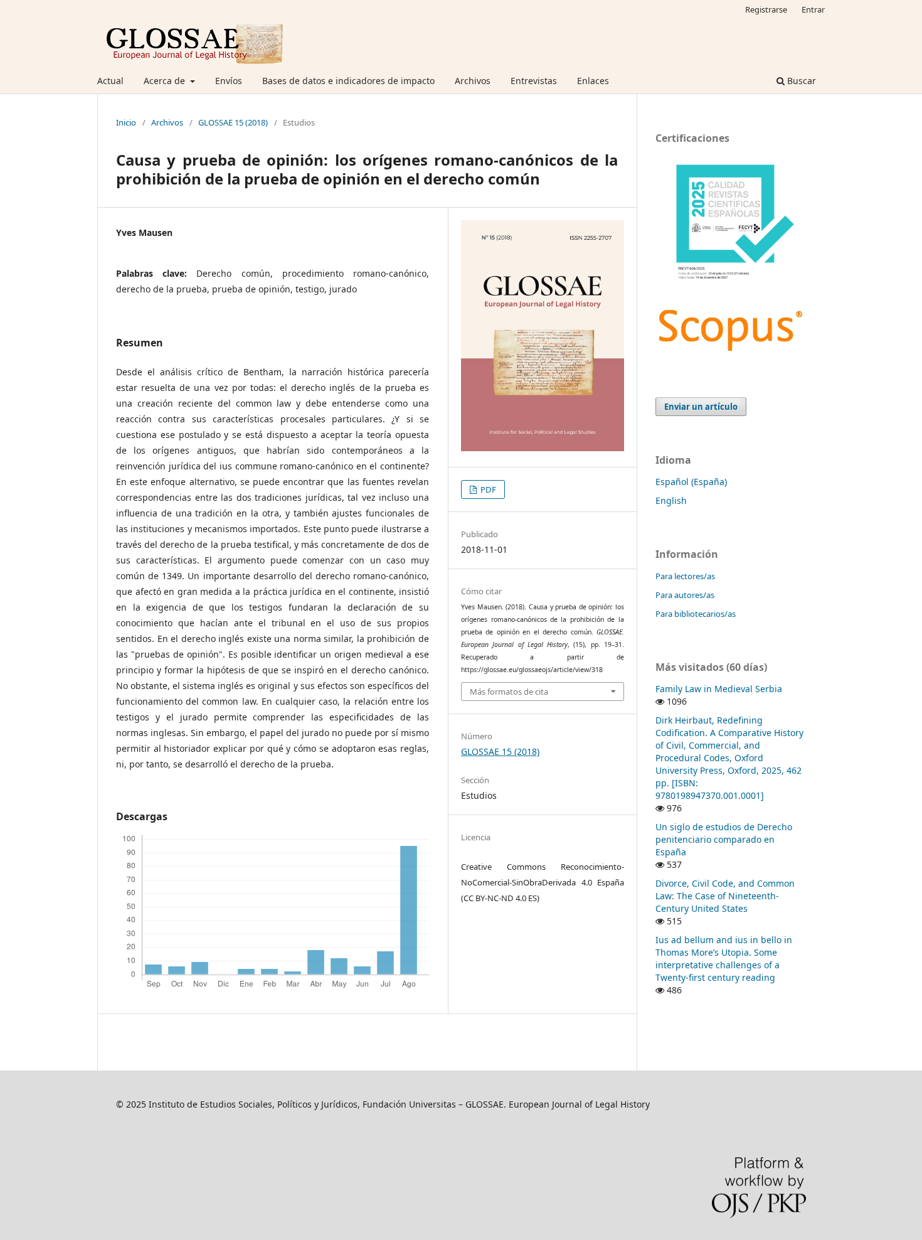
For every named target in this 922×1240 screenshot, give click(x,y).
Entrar (813, 9)
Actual (110, 81)
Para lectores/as (685, 576)
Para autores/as (684, 595)
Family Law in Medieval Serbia (718, 689)
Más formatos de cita (509, 691)
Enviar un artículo (701, 406)
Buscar (800, 81)
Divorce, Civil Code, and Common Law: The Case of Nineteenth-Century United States (725, 895)
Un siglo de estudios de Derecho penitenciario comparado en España (723, 839)
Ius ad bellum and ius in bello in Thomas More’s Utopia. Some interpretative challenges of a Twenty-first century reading (723, 958)
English (671, 500)
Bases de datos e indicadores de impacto (348, 81)
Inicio (126, 122)
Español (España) (691, 482)
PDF (487, 489)
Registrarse (766, 9)
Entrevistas (534, 81)
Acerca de (166, 81)
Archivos (472, 81)
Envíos (228, 81)
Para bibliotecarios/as (695, 613)
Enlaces (593, 81)
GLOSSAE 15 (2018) (233, 122)
